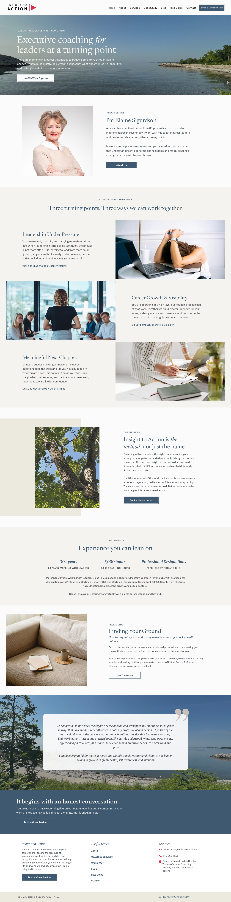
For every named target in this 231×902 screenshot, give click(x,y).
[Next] (183, 741)
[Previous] (48, 741)
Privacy (57, 897)
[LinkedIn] (159, 897)
